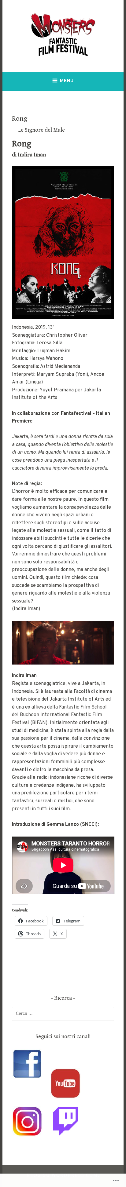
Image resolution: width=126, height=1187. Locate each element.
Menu (67, 81)
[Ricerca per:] (63, 1014)
